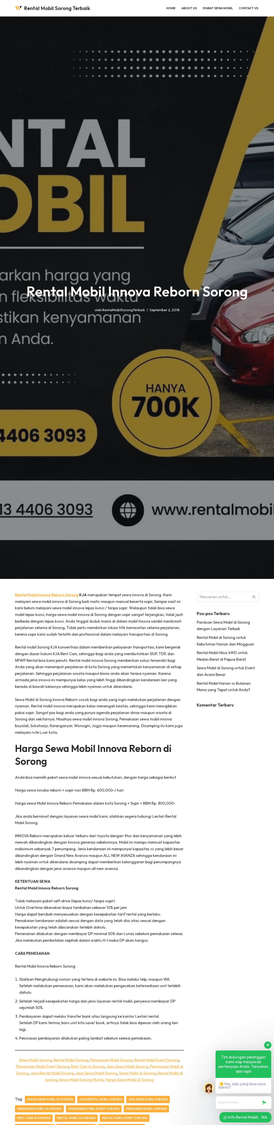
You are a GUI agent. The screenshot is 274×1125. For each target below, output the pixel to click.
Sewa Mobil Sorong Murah (81, 1079)
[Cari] (254, 597)
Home (171, 8)
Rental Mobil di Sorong (76, 1118)
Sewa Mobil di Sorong (137, 1073)
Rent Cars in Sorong (88, 1066)
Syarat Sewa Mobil (218, 8)
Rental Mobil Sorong (71, 1060)
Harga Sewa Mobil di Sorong (129, 1079)
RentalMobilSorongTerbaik (123, 310)
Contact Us (248, 8)
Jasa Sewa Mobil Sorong (127, 1066)
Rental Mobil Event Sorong (156, 1060)
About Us (189, 8)
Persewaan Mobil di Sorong (39, 1109)
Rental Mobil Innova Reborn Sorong (46, 594)
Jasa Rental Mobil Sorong (52, 1073)
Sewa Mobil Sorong (35, 1060)
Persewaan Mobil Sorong (111, 1060)
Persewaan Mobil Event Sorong (42, 1066)
